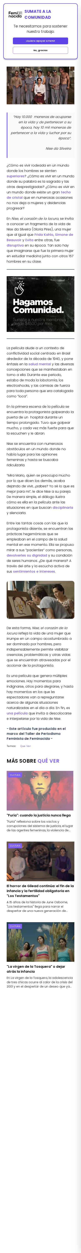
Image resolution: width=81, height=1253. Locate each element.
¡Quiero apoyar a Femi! (40, 40)
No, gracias (40, 50)
